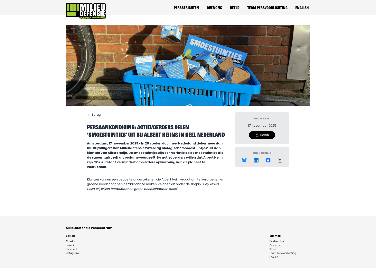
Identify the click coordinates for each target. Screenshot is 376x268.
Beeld (235, 7)
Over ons (214, 7)
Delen (264, 135)
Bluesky (70, 241)
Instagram (72, 253)
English (302, 7)
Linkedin (70, 245)
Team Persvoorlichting (267, 7)
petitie (123, 179)
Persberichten (186, 7)
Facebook (72, 249)
